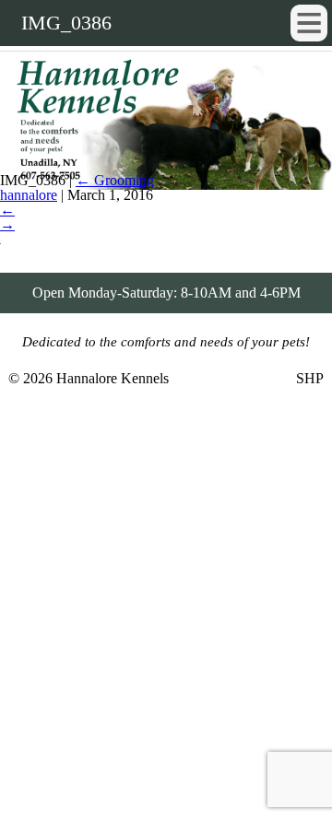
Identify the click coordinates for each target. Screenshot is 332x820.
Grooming (115, 180)
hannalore (28, 195)
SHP (310, 378)
